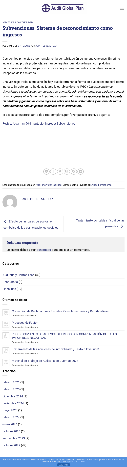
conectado (44, 249)
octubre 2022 (11, 445)
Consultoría (10, 282)
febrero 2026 (11, 382)
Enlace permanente (100, 184)
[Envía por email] (67, 171)
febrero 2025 (11, 389)
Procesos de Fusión (25, 322)
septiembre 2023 (13, 438)
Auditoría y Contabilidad (17, 22)
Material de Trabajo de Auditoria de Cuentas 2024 (45, 360)
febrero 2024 (11, 417)
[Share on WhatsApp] (46, 171)
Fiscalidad (9, 289)
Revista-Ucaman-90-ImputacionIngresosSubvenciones (38, 123)
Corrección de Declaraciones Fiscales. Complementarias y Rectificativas (60, 311)
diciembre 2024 (12, 396)
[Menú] (122, 8)
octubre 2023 (11, 431)
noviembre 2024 (13, 403)
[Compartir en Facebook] (53, 171)
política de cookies (76, 461)
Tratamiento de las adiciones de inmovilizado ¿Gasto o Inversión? (56, 349)
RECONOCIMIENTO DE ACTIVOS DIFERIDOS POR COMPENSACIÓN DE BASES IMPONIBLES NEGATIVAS (64, 335)
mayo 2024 (9, 410)
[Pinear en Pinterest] (74, 171)
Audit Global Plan (46, 46)
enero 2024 (9, 424)
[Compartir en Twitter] (60, 171)
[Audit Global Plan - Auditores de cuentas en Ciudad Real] (63, 8)
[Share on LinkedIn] (80, 171)
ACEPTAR (63, 465)
